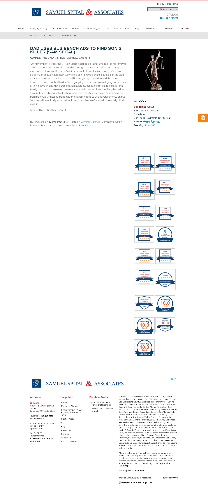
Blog (137, 28)
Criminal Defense (90, 121)
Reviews (65, 434)
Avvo (175, 478)
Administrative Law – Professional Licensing (101, 403)
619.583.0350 (47, 416)
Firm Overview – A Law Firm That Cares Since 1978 (76, 28)
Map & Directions (166, 3)
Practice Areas (112, 28)
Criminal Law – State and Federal (102, 410)
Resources (150, 28)
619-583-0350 (169, 17)
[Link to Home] (78, 12)
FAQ (127, 28)
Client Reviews (167, 28)
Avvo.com (140, 470)
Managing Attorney (38, 28)
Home (21, 28)
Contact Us (185, 28)
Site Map (124, 466)
